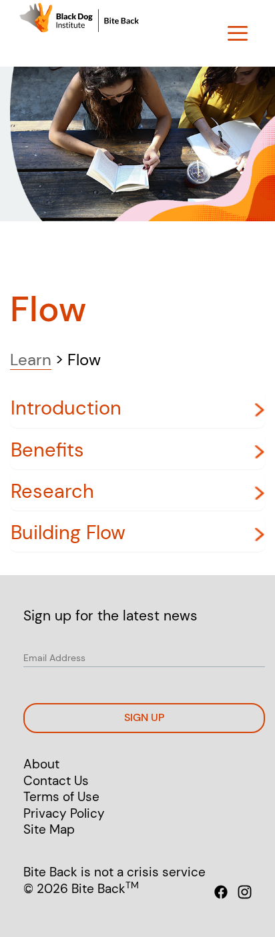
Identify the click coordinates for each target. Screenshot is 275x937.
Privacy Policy (64, 813)
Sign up (144, 717)
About (41, 764)
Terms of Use (61, 796)
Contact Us (56, 780)
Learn (30, 359)
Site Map (49, 829)
